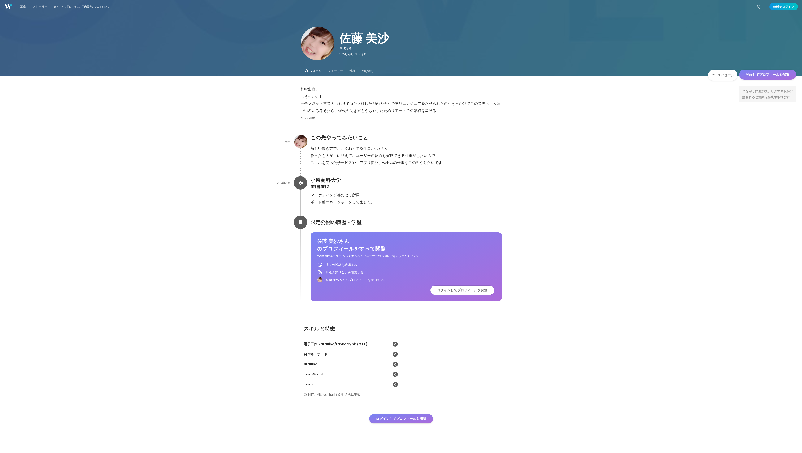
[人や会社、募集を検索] (759, 7)
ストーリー (335, 71)
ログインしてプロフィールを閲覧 (462, 290)
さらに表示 (307, 118)
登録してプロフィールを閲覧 (767, 74)
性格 (352, 71)
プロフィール (312, 71)
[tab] (312, 71)
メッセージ (725, 75)
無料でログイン (783, 7)
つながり (368, 71)
